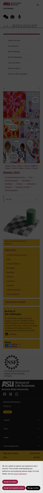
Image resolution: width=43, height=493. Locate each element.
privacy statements (20, 474)
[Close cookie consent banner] (39, 466)
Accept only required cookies (14, 488)
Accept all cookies (10, 482)
